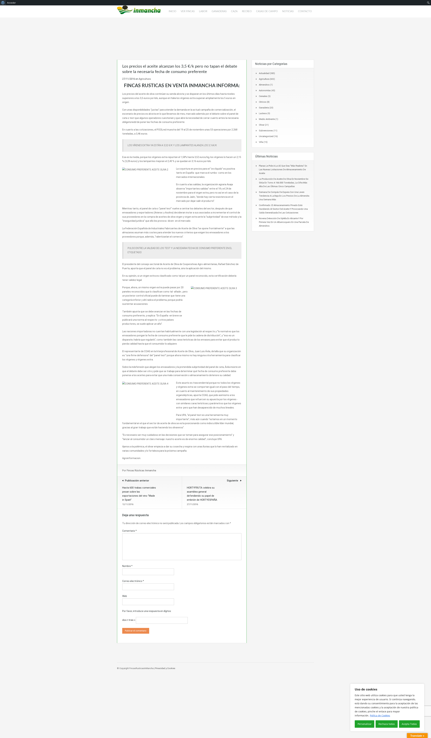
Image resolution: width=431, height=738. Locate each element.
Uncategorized (266, 136)
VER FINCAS (188, 11)
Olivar (261, 125)
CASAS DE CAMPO (267, 11)
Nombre (127, 566)
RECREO (247, 11)
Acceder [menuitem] (11, 2)
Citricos (262, 102)
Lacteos (263, 113)
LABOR (203, 11)
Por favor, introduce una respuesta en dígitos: (146, 611)
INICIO (172, 11)
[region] (387, 707)
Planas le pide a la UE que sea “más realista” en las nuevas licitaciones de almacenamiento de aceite (283, 169)
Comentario (129, 530)
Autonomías (265, 90)
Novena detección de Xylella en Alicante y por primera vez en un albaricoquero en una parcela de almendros (284, 222)
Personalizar (365, 724)
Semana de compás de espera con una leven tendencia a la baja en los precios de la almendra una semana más (284, 196)
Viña (261, 142)
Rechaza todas (386, 724)
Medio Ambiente (267, 119)
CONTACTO (305, 11)
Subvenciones (266, 130)
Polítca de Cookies (380, 715)
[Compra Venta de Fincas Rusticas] (139, 11)
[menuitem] (3, 2)
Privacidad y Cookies (165, 668)
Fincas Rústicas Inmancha (141, 470)
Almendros (264, 84)
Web (124, 596)
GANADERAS (219, 11)
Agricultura (145, 79)
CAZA (234, 11)
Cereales (263, 96)
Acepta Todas (409, 724)
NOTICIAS (288, 11)
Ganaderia (264, 107)
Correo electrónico (133, 581)
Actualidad (264, 73)
